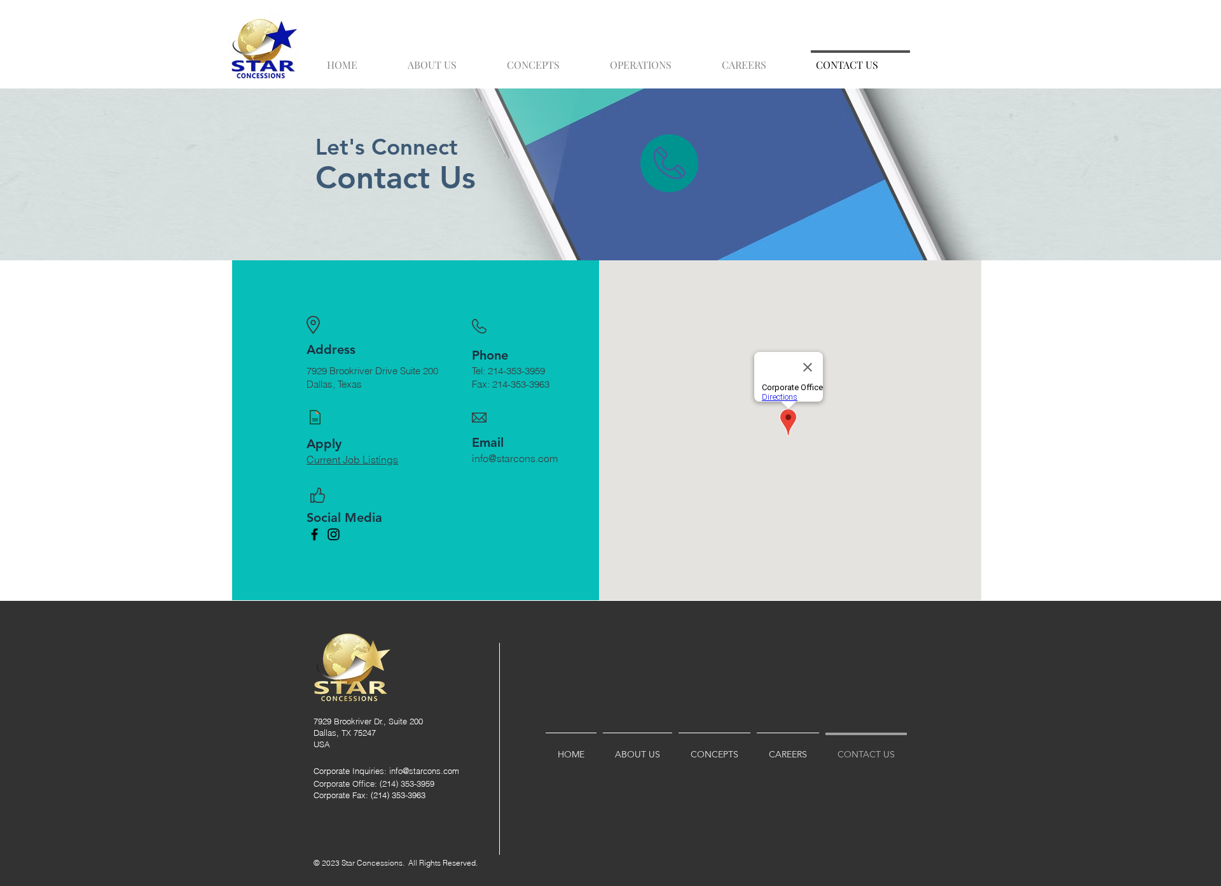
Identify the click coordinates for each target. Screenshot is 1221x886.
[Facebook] (314, 534)
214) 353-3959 (408, 783)
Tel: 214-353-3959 (508, 371)
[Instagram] (333, 534)
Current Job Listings (352, 459)
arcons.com (437, 771)
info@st (402, 771)
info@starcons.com (515, 458)
